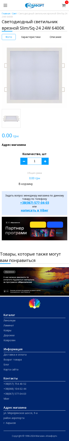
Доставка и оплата (15, 354)
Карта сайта (11, 369)
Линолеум (9, 320)
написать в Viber (34, 210)
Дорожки (9, 335)
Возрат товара (13, 359)
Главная (6, 13)
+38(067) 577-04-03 (34, 203)
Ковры (7, 330)
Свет (14, 13)
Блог (6, 364)
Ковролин (9, 340)
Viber (6, 398)
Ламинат (9, 325)
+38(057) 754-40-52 (15, 383)
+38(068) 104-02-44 (15, 388)
